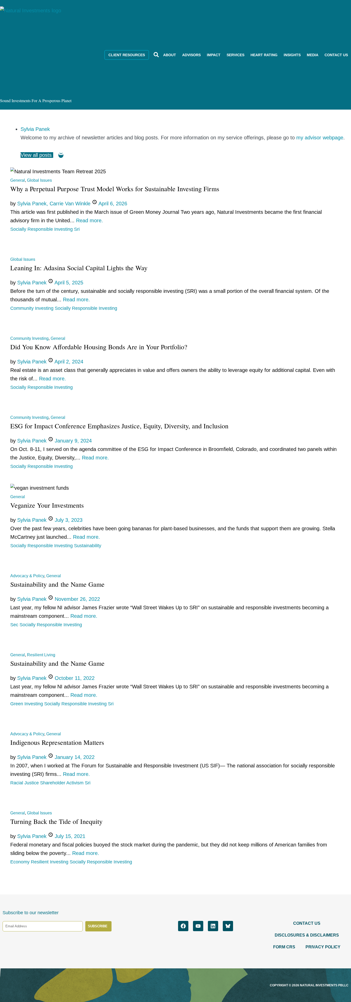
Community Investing (32, 308)
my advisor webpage (319, 137)
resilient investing (50, 861)
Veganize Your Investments (47, 505)
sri (77, 229)
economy (20, 861)
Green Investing (27, 703)
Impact (213, 55)
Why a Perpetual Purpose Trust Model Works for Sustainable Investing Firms (114, 188)
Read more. (89, 220)
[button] (156, 54)
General (17, 180)
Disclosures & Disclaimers (307, 935)
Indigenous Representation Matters (57, 742)
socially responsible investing (42, 229)
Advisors (191, 55)
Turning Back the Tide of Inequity (56, 821)
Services (235, 55)
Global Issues (39, 180)
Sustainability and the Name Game (57, 584)
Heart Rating (264, 55)
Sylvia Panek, (33, 203)
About (169, 55)
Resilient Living (41, 655)
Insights (292, 55)
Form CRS (284, 947)
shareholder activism (62, 782)
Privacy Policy (323, 947)
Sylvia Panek (35, 129)
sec (15, 624)
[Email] (60, 155)
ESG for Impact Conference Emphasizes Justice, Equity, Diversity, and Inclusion (119, 425)
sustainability (87, 545)
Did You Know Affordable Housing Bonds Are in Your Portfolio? (98, 346)
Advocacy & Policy (27, 576)
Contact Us (336, 55)
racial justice (25, 782)
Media (312, 55)
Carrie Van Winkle (71, 203)
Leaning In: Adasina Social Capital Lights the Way (78, 267)
